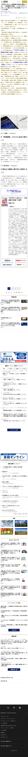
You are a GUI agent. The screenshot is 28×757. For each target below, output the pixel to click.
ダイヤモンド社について (6, 746)
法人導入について (4, 737)
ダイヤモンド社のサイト (6, 741)
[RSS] (19, 708)
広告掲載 (2, 732)
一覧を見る (14, 630)
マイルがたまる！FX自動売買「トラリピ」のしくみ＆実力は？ (14, 620)
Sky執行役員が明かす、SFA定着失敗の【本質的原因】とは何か (14, 611)
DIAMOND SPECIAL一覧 (7, 677)
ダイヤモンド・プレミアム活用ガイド (8, 721)
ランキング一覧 (14, 430)
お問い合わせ (3, 734)
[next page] (19, 288)
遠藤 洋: (6, 11)
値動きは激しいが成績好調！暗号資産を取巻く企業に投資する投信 (14, 606)
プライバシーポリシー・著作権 (7, 727)
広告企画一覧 (4, 681)
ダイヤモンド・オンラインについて (8, 713)
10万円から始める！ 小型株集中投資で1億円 (14, 13)
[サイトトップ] (5, 2)
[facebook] (14, 708)
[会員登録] (24, 2)
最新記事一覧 (14, 669)
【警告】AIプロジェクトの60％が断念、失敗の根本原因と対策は (14, 616)
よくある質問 (3, 730)
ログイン (19, 1)
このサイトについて (5, 716)
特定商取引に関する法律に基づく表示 (8, 725)
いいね (24, 368)
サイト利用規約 (4, 723)
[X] (8, 708)
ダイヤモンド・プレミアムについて (8, 718)
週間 (17, 368)
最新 (4, 368)
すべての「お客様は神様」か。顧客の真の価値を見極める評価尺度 (14, 625)
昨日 (11, 368)
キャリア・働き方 (4, 13)
